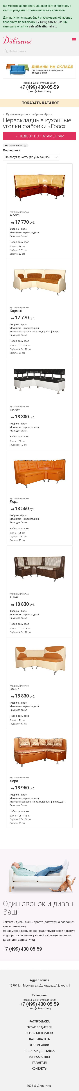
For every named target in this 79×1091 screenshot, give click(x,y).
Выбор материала (39, 1033)
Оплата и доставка (39, 1051)
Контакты (39, 1068)
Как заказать (39, 1039)
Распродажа (39, 1021)
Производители (39, 1027)
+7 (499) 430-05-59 (39, 87)
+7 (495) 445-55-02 (49, 22)
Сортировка (11, 150)
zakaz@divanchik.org (39, 91)
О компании (39, 1045)
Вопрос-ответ (39, 1056)
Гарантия (39, 1062)
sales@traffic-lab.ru (42, 26)
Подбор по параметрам (41, 136)
